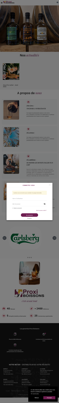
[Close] (50, 185)
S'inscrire (29, 218)
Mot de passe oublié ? (41, 210)
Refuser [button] (37, 397)
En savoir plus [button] (35, 393)
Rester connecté (18, 208)
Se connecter (29, 215)
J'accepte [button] (49, 397)
